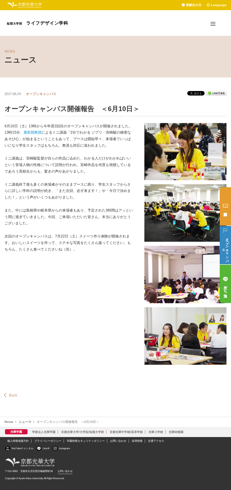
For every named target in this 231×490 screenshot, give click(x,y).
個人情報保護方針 (18, 440)
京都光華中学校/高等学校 (126, 432)
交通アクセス (156, 440)
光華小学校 (155, 432)
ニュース (25, 422)
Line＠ (46, 448)
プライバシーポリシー (47, 440)
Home (9, 422)
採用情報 (137, 440)
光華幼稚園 (176, 432)
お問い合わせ (118, 440)
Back (13, 395)
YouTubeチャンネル (22, 448)
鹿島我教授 (32, 132)
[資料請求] (225, 206)
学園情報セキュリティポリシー (86, 440)
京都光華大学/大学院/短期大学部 (82, 432)
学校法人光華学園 (43, 432)
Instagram (64, 448)
